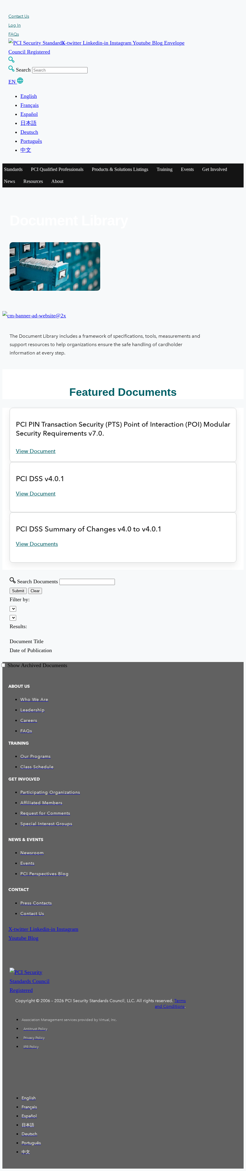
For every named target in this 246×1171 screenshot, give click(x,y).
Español (29, 114)
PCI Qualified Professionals (57, 169)
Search (23, 70)
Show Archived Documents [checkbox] (37, 665)
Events (187, 169)
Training (164, 169)
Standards (13, 169)
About (57, 181)
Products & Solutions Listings (120, 169)
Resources (33, 181)
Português (31, 141)
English (28, 96)
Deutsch (29, 132)
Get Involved (214, 169)
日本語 (28, 123)
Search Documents (37, 581)
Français (29, 105)
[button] (72, 43)
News (9, 181)
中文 (25, 150)
